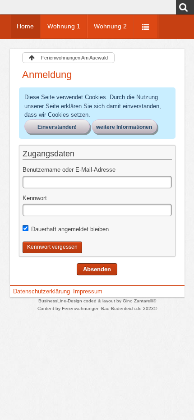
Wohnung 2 (110, 26)
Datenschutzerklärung (41, 291)
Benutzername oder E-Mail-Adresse (69, 169)
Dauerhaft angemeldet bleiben (69, 229)
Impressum (87, 291)
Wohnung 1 (63, 26)
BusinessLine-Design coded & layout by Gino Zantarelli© (97, 300)
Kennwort (35, 198)
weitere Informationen (124, 127)
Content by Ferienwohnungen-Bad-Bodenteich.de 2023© (97, 308)
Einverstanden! (57, 127)
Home (25, 26)
